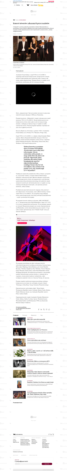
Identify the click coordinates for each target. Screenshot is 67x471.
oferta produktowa (33, 455)
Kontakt (14, 440)
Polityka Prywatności (24, 439)
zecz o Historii (34, 5)
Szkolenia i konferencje (18, 451)
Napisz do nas (16, 442)
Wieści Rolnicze (45, 446)
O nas (14, 439)
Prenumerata (34, 442)
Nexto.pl (44, 442)
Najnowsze (33, 315)
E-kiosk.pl (44, 439)
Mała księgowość (45, 443)
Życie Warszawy (45, 447)
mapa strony (15, 455)
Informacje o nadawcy (25, 443)
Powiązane (15, 315)
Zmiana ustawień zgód (25, 440)
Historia (17, 20)
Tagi (41, 315)
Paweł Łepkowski (19, 70)
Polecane (24, 315)
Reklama (33, 439)
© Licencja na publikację (21, 307)
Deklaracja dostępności (25, 444)
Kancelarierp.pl (45, 444)
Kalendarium (23, 455)
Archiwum (34, 443)
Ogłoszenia (34, 440)
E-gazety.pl (44, 440)
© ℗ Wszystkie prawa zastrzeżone (23, 308)
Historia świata (22, 20)
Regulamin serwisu (24, 442)
